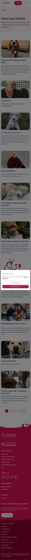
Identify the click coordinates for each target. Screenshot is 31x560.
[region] (15, 280)
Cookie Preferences (15, 282)
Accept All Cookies (15, 286)
